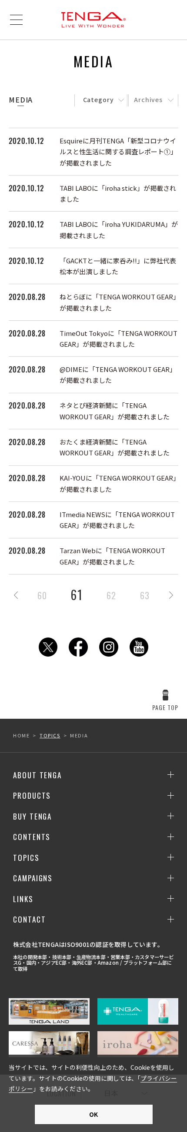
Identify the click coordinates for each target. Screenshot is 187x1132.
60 (42, 595)
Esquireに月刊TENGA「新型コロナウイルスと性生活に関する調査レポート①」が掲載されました (118, 151)
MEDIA (21, 99)
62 (111, 595)
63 (145, 595)
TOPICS (50, 735)
